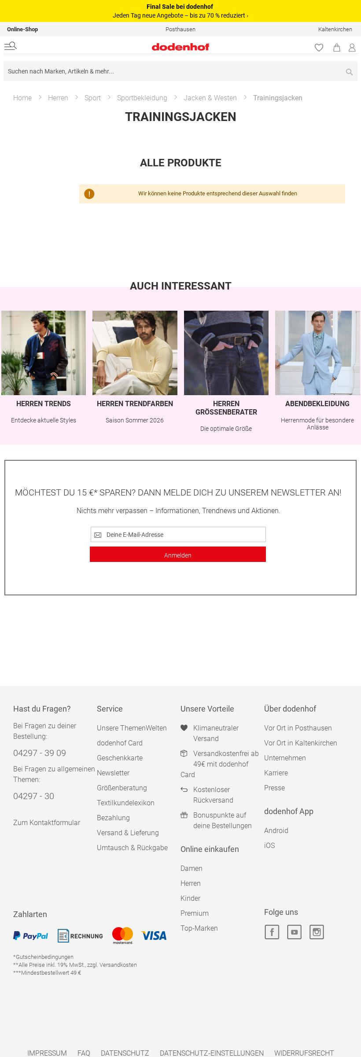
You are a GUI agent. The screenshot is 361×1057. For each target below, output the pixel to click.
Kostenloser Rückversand (213, 794)
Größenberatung (122, 788)
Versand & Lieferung (128, 833)
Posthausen (180, 29)
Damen (191, 868)
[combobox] (180, 71)
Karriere (276, 773)
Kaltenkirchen (335, 29)
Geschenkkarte (120, 758)
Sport (93, 98)
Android (276, 830)
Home (22, 98)
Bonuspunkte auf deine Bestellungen (222, 820)
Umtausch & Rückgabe (132, 848)
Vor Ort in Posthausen (298, 728)
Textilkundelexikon (126, 803)
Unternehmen (285, 758)
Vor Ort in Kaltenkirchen (300, 743)
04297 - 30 (33, 796)
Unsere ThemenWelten (132, 728)
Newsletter (113, 773)
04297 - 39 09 (39, 753)
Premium (194, 913)
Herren (58, 98)
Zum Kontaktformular (46, 822)
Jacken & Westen (210, 98)
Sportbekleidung (142, 98)
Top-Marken (199, 928)
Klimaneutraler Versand (216, 733)
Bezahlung (113, 818)
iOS (269, 845)
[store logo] (120, 47)
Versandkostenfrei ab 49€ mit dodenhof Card (219, 764)
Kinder (190, 898)
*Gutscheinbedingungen (43, 957)
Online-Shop (22, 29)
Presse (274, 788)
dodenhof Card (120, 743)
